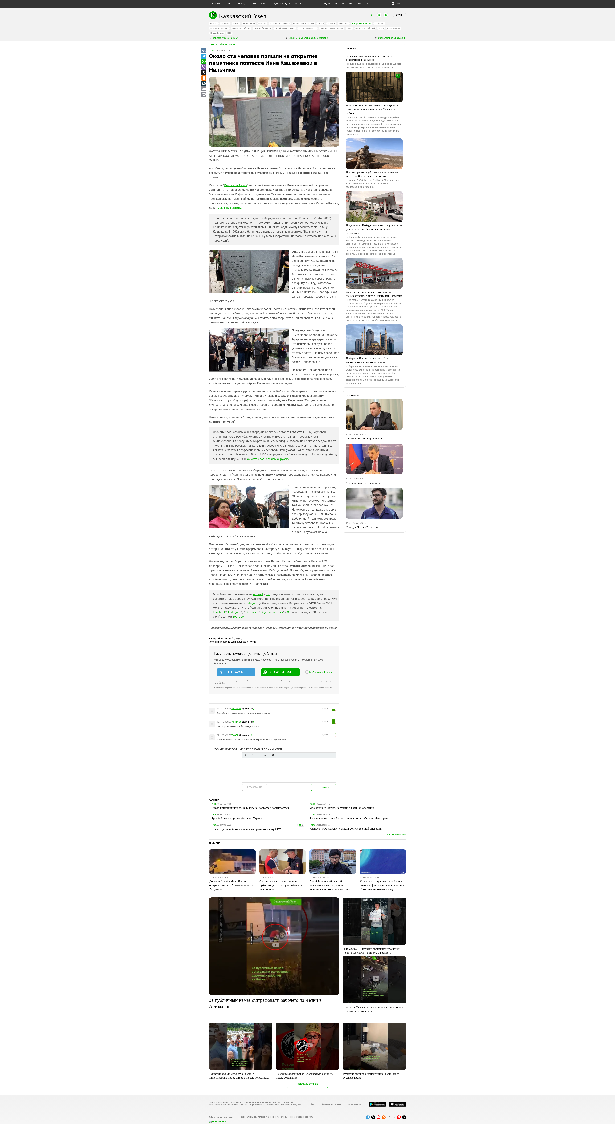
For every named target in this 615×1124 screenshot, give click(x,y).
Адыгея (236, 23)
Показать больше (307, 1084)
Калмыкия (379, 23)
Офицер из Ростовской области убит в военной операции (346, 828)
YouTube (238, 616)
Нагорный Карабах (262, 28)
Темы (228, 3)
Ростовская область (308, 28)
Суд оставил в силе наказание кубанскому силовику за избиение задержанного (280, 885)
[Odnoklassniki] (203, 78)
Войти (399, 15)
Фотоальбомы (344, 3)
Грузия (321, 23)
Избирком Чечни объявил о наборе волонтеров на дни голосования (367, 360)
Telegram (252, 603)
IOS (268, 594)
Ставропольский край (365, 28)
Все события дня (396, 834)
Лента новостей (227, 44)
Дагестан (331, 23)
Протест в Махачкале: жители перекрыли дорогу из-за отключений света (373, 1009)
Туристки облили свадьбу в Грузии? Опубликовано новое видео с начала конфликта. (239, 1075)
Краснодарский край (241, 28)
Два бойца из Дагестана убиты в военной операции (342, 808)
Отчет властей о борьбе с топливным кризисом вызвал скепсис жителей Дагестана (374, 294)
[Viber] (203, 67)
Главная (213, 44)
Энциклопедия (280, 3)
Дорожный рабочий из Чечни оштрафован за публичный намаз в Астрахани (231, 885)
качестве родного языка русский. (269, 459)
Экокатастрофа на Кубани (392, 38)
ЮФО (229, 33)
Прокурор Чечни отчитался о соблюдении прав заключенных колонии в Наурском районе (372, 109)
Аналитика (259, 3)
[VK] (203, 51)
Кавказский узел (235, 185)
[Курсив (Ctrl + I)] (252, 755)
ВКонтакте (252, 612)
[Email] (203, 89)
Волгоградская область (303, 23)
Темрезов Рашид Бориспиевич (364, 438)
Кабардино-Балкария (361, 23)
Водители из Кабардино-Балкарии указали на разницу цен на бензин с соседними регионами (374, 229)
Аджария (225, 23)
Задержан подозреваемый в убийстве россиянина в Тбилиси (369, 57)
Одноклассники (272, 612)
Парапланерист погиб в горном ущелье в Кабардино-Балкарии (349, 818)
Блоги (312, 3)
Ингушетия (344, 23)
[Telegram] (203, 56)
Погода (363, 3)
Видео (326, 3)
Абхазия (213, 23)
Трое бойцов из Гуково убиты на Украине (237, 818)
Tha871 (234, 735)
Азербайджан (249, 23)
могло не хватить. (229, 207)
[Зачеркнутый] (265, 755)
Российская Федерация (285, 28)
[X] (203, 72)
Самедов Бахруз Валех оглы (363, 527)
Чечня (381, 28)
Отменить (323, 787)
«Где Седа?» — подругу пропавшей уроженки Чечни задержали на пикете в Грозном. (371, 950)
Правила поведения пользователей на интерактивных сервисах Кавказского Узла (276, 1117)
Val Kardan (236, 709)
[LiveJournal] (203, 83)
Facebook (219, 612)
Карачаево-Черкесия (219, 28)
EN (405, 4)
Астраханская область (280, 23)
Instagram (234, 612)
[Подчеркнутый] (258, 755)
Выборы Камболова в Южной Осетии (308, 38)
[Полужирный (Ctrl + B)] (245, 755)
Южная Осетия (393, 28)
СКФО (349, 28)
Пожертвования (354, 1104)
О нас (313, 1104)
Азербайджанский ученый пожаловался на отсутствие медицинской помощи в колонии (329, 885)
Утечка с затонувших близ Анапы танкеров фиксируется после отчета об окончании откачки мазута (382, 885)
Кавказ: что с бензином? (225, 38)
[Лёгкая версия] (393, 3)
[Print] (203, 94)
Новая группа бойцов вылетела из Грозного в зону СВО (246, 829)
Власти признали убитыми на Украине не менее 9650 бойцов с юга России (372, 174)
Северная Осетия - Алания (331, 28)
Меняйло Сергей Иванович (363, 483)
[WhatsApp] (203, 61)
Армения (262, 23)
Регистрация (254, 787)
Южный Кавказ (217, 33)
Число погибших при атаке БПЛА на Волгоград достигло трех (250, 808)
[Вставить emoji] (273, 755)
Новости (214, 3)
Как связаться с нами (331, 1104)
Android (258, 594)
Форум (299, 3)
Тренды (241, 3)
